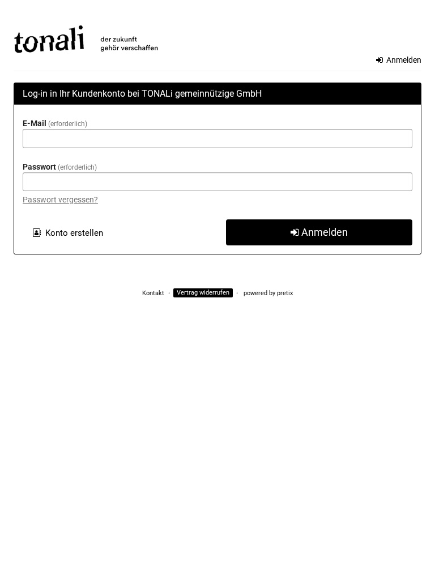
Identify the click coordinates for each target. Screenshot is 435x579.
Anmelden (403, 59)
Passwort (59, 166)
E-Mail (54, 123)
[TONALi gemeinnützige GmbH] (217, 32)
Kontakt (153, 293)
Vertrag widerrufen (203, 293)
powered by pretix (268, 293)
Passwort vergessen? (60, 199)
